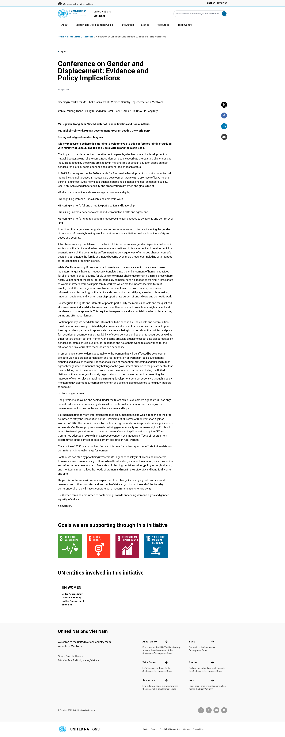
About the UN (149, 641)
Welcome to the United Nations (77, 4)
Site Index (187, 729)
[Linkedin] (224, 126)
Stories (193, 662)
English (211, 2)
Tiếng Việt (222, 2)
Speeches (88, 37)
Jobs (191, 680)
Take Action (149, 662)
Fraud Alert (164, 729)
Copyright (155, 729)
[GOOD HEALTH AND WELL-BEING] (70, 546)
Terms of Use (198, 729)
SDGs (192, 641)
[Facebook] (224, 115)
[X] (224, 105)
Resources (148, 680)
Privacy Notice (176, 729)
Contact (146, 729)
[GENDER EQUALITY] (99, 546)
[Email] (224, 137)
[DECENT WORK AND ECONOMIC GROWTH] (128, 546)
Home (61, 37)
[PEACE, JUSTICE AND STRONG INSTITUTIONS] (157, 546)
